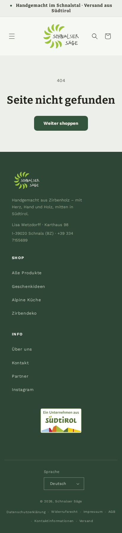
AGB (111, 512)
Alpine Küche (26, 299)
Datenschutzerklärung (26, 512)
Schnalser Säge (68, 501)
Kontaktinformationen (54, 521)
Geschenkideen (28, 286)
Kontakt (20, 362)
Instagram (22, 389)
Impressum (93, 512)
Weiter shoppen (61, 123)
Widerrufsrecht (64, 512)
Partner (20, 376)
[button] (11, 36)
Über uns (22, 349)
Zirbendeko (24, 313)
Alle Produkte (27, 272)
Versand (86, 521)
